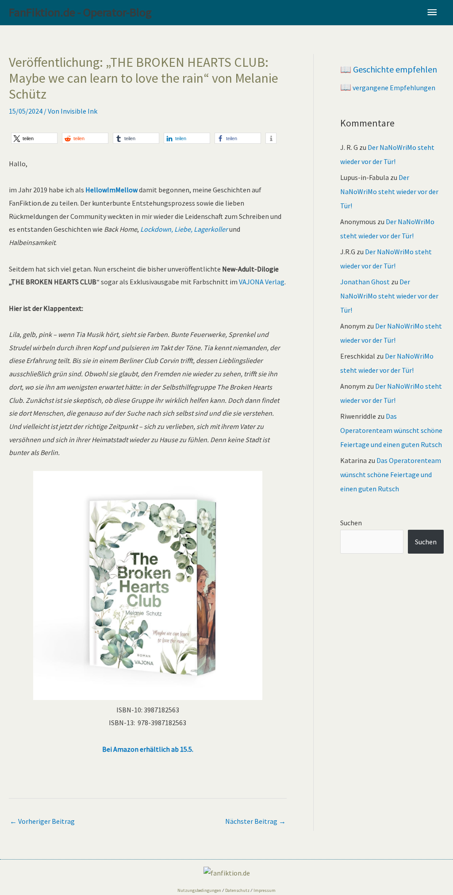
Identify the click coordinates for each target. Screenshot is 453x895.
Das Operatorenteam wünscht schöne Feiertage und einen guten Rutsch (391, 430)
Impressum (264, 890)
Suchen (351, 522)
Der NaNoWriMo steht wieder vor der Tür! (389, 191)
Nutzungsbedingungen (199, 890)
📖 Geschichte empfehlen (388, 69)
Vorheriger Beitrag (42, 821)
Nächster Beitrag (255, 821)
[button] (34, 138)
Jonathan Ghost (365, 281)
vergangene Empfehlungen (387, 87)
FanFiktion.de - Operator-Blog (80, 12)
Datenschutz (237, 890)
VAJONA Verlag (261, 281)
